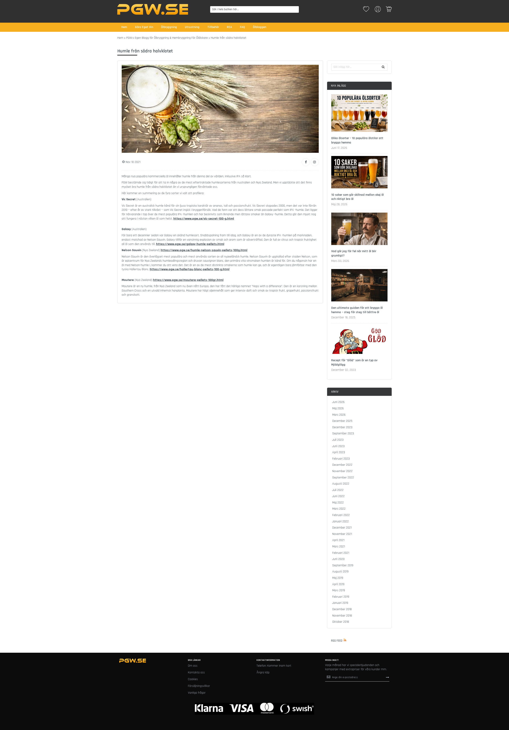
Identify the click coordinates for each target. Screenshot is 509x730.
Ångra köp (262, 672)
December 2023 (342, 427)
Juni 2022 (338, 496)
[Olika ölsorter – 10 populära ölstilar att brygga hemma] (359, 113)
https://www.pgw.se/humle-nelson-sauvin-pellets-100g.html (204, 250)
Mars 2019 (338, 590)
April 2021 (338, 540)
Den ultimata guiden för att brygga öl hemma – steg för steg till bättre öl (357, 310)
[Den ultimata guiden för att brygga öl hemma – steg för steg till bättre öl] (359, 286)
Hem (120, 38)
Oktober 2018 (340, 622)
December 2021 (342, 528)
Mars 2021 (338, 546)
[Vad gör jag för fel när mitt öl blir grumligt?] (359, 229)
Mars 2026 (339, 415)
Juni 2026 (338, 402)
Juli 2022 (338, 490)
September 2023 (343, 433)
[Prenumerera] (387, 677)
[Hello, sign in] (378, 10)
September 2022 (343, 477)
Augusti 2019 (340, 571)
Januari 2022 (340, 521)
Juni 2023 (338, 446)
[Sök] (383, 67)
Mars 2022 (339, 509)
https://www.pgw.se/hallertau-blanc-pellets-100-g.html (189, 269)
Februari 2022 (341, 515)
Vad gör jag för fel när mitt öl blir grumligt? (353, 253)
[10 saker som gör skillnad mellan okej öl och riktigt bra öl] (359, 173)
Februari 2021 (340, 553)
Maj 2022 (338, 503)
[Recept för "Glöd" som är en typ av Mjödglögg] (359, 340)
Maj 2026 (338, 408)
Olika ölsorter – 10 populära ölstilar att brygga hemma (357, 140)
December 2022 (342, 465)
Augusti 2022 (340, 484)
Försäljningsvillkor (199, 686)
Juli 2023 (338, 440)
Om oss (192, 666)
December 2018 (342, 609)
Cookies (193, 679)
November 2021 (342, 534)
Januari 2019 (340, 603)
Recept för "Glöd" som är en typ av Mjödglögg (354, 362)
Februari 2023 (341, 459)
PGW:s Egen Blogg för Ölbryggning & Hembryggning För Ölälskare (167, 38)
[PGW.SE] (152, 9)
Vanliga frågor (197, 693)
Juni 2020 (338, 559)
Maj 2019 (337, 578)
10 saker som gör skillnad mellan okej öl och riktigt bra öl (357, 197)
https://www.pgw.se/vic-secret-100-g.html (203, 219)
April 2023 (338, 452)
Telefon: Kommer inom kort (273, 666)
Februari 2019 (340, 597)
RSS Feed (336, 641)
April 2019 (338, 584)
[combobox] (254, 9)
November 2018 (342, 616)
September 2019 (342, 565)
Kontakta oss (196, 672)
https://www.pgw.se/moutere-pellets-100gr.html (188, 280)
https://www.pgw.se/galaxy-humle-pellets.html (190, 244)
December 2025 (342, 421)
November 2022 (342, 471)
